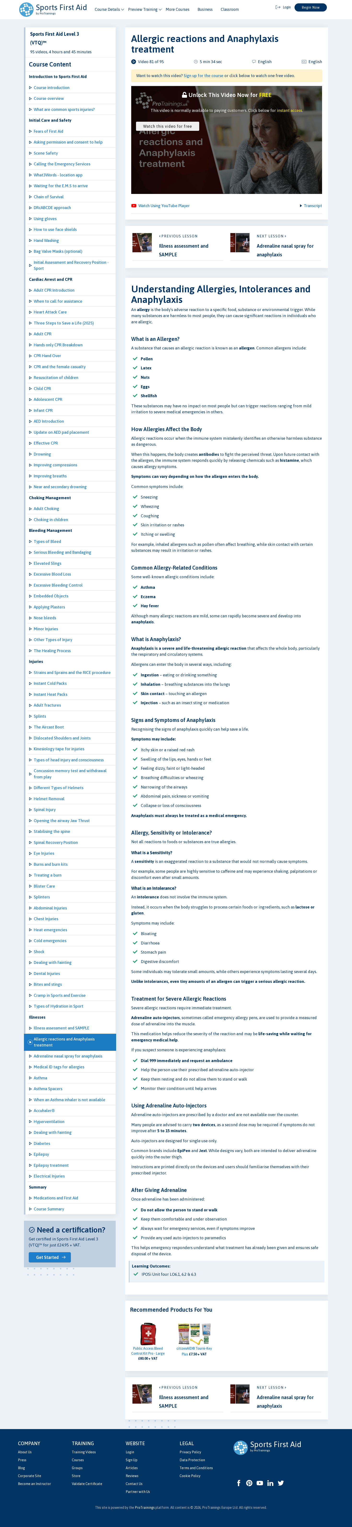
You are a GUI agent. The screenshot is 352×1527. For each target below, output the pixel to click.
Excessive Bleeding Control (58, 585)
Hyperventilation (49, 1121)
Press (22, 1460)
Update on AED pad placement (61, 432)
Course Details (107, 9)
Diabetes (42, 1143)
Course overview (49, 98)
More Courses (177, 9)
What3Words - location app (58, 175)
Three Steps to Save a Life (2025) (64, 323)
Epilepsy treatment (51, 1165)
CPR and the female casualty (59, 366)
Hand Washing (46, 240)
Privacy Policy (190, 1452)
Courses (78, 1460)
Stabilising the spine (52, 831)
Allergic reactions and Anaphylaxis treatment (64, 1042)
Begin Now (311, 7)
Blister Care (44, 886)
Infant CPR (43, 410)
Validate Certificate (87, 1484)
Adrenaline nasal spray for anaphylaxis (68, 1056)
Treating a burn (48, 875)
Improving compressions (55, 465)
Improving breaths (50, 476)
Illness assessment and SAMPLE (61, 1028)
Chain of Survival (49, 196)
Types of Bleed (47, 541)
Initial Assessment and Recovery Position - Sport (71, 265)
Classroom (230, 9)
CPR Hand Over (47, 355)
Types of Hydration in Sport (58, 1006)
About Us (25, 1452)
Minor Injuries (46, 628)
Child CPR (42, 388)
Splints (40, 716)
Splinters (42, 897)
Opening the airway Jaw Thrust (62, 820)
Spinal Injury (45, 809)
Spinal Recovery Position (56, 842)
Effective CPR (46, 443)
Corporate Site (29, 1476)
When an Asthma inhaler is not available (69, 1099)
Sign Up (131, 1460)
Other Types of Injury (53, 639)
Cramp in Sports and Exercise (60, 995)
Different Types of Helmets (58, 787)
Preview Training (143, 9)
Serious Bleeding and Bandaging (62, 552)
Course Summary (49, 1209)
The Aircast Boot (49, 727)
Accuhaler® (44, 1110)
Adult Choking (46, 508)
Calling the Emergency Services (62, 164)
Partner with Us (138, 1492)
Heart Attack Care (50, 312)
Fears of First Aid (48, 131)
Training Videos (84, 1452)
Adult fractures (47, 705)
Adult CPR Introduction (54, 290)
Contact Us (134, 1484)
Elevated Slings (47, 563)
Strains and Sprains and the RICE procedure (72, 672)
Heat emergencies (50, 929)
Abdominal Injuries (50, 908)
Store (76, 1476)
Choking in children (51, 519)
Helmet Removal (49, 798)
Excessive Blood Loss (52, 574)
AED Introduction (49, 421)
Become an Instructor (34, 1484)
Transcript (313, 205)
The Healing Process (52, 650)
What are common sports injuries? (64, 109)
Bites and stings (48, 984)
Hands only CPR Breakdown (58, 345)
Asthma (40, 1078)
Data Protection (192, 1460)
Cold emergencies (50, 940)
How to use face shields (55, 229)
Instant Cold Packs (50, 683)
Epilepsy (41, 1154)
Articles (132, 1468)
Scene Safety (46, 153)
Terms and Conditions (196, 1468)
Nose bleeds (45, 617)
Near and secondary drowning (60, 486)
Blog (21, 1468)
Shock (39, 951)
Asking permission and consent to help (68, 142)
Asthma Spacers (48, 1088)
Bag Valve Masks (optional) (58, 251)
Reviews (132, 1476)
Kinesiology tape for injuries (59, 748)
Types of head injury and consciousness (69, 759)
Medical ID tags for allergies (59, 1066)
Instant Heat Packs (50, 694)
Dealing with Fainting (53, 962)
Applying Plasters (49, 607)
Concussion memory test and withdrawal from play (70, 773)
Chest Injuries (46, 918)
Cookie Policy (190, 1476)
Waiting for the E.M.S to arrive (61, 185)
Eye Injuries (44, 853)
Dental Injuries (47, 973)
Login (130, 1452)
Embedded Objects (51, 596)
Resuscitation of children (56, 377)
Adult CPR (42, 333)
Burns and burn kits (51, 864)
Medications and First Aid (56, 1198)
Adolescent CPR (48, 399)
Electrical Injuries (49, 1176)
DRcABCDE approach (52, 207)
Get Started (47, 1257)
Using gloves (45, 218)
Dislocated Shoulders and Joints (62, 738)
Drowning (42, 454)
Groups (77, 1468)
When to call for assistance (58, 301)
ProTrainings (145, 1507)
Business (205, 9)
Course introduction (51, 87)
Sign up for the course (203, 75)
